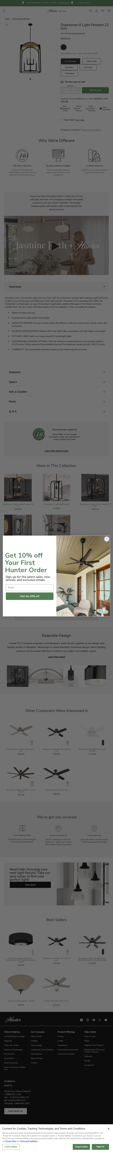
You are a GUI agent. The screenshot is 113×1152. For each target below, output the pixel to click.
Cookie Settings (11, 1147)
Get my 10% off (29, 596)
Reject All (100, 1147)
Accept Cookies (81, 1147)
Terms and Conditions (28, 1141)
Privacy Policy (10, 1141)
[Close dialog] (106, 539)
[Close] (109, 1129)
